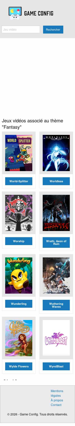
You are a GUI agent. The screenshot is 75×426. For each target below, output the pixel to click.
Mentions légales (57, 393)
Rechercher (53, 29)
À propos (57, 400)
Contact (56, 404)
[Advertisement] (37, 77)
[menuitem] (31, 13)
